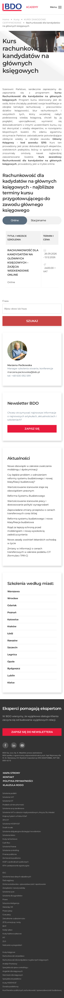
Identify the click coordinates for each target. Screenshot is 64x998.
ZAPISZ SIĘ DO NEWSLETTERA (32, 732)
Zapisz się (32, 428)
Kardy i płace (7, 930)
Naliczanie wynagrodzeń (12, 945)
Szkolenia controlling (10, 850)
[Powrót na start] (20, 7)
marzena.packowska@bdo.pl (23, 372)
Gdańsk (12, 605)
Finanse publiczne (9, 854)
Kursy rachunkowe (9, 839)
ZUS (4, 941)
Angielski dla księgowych (12, 971)
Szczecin (12, 647)
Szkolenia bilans (8, 835)
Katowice (13, 619)
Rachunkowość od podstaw (13, 956)
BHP (4, 926)
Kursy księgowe (8, 952)
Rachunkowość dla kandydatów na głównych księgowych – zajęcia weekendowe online (22, 262)
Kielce (11, 682)
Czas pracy (6, 914)
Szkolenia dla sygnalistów (12, 896)
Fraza (5, 301)
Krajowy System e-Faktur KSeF (14, 816)
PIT (3, 937)
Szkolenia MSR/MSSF (11, 824)
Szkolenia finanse (9, 846)
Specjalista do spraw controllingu (15, 967)
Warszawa (13, 591)
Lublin (11, 675)
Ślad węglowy (8, 880)
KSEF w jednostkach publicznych (15, 862)
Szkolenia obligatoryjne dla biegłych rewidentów (21, 831)
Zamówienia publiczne (11, 858)
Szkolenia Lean (8, 892)
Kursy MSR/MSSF (9, 983)
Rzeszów (12, 640)
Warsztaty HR (7, 907)
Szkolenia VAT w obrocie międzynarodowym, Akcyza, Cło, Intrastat (28, 812)
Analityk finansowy (9, 964)
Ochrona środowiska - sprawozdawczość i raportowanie (24, 884)
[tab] (14, 220)
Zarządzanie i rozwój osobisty (13, 888)
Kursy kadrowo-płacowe (11, 933)
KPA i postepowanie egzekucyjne (15, 865)
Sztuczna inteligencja (10, 903)
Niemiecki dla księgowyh (12, 975)
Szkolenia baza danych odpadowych (16, 876)
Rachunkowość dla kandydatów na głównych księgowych (25, 960)
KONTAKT (8, 777)
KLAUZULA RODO (13, 785)
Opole (11, 661)
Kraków (11, 626)
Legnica (12, 654)
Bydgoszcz (13, 668)
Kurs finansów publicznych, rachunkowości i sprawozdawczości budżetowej (32, 990)
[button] (56, 7)
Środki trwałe (7, 827)
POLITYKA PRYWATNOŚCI (18, 781)
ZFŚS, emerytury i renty (11, 922)
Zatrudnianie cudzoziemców (13, 918)
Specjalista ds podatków (11, 979)
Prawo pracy (7, 911)
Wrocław (12, 598)
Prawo (5, 899)
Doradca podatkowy (10, 986)
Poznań (11, 612)
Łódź (10, 633)
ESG (4, 873)
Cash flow (6, 843)
